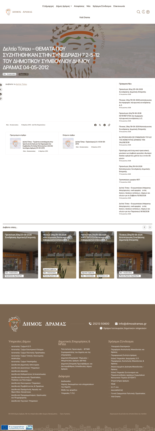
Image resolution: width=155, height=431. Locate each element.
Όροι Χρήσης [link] (65, 414)
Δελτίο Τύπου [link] (21, 84)
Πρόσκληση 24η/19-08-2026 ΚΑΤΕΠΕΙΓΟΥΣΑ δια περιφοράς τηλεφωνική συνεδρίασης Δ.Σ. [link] (131, 115)
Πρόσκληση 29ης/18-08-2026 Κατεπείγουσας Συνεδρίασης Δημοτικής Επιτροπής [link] (134, 169)
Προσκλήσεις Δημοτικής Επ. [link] (14, 276)
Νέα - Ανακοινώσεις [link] (9, 74)
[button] (144, 227)
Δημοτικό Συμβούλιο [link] (50, 269)
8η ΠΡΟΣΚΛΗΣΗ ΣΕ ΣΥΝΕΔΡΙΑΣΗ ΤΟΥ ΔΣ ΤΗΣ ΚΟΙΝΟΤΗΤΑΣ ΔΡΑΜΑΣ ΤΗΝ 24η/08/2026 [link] (135, 139)
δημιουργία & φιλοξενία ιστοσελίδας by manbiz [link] (128, 414)
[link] (19, 12)
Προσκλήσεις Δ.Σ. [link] (103, 276)
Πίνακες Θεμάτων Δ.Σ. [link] (50, 276)
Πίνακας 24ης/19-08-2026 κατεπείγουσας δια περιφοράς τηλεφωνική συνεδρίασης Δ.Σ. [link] (135, 102)
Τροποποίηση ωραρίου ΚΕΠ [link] (129, 180)
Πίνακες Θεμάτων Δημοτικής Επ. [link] (129, 276)
